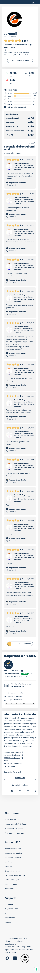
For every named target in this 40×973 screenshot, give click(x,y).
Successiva (27, 644)
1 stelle (9, 104)
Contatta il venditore (20, 785)
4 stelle (9, 96)
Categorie (9, 904)
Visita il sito (20, 778)
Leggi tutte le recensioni (12, 153)
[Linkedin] (12, 791)
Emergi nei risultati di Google (16, 824)
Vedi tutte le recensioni (16, 107)
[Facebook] (4, 791)
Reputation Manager (13, 871)
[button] (20, 685)
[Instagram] (35, 791)
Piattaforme (9, 889)
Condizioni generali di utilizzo (16, 938)
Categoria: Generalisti (12, 772)
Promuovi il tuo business (14, 833)
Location (8, 862)
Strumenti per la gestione (15, 875)
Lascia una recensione (20, 60)
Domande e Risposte (13, 857)
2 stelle (9, 101)
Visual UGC (9, 866)
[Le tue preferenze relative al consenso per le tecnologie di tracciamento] (36, 969)
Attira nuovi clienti (12, 819)
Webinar (8, 922)
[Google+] (20, 791)
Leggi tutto (27, 746)
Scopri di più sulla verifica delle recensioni (19, 704)
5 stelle (9, 93)
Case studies (10, 918)
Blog (6, 913)
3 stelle (9, 99)
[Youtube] (28, 791)
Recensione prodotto (13, 853)
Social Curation (11, 884)
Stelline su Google (12, 880)
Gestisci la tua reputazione (15, 828)
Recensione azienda (13, 848)
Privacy (8, 941)
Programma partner (13, 909)
